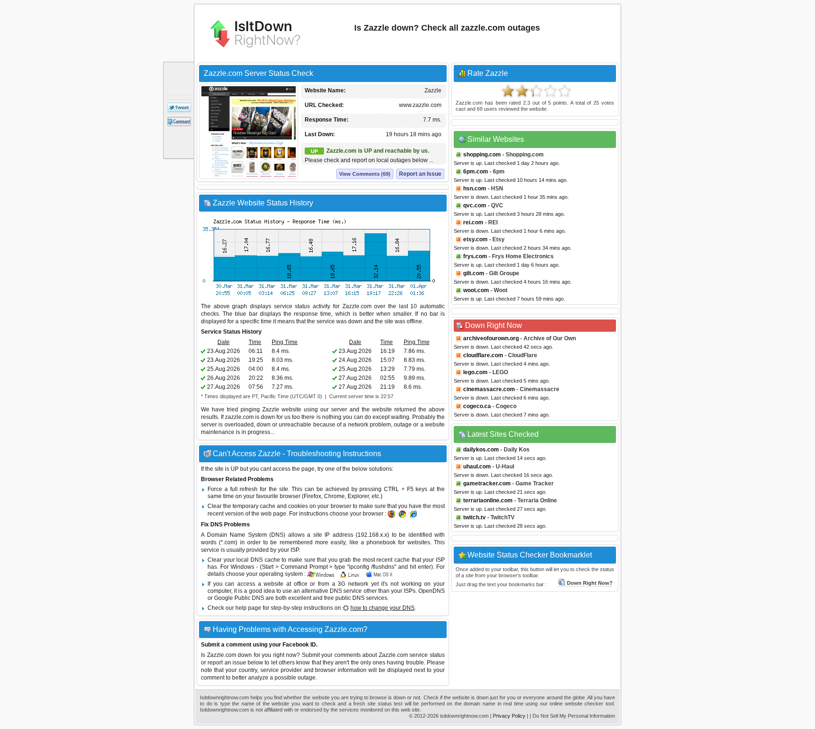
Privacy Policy (509, 716)
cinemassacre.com (489, 389)
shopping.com (482, 154)
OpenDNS (431, 591)
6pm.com (475, 171)
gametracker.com (487, 483)
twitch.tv (474, 517)
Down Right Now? (590, 583)
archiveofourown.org (491, 338)
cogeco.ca (477, 406)
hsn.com (474, 188)
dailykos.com (481, 449)
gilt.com (473, 273)
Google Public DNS (239, 598)
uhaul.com (477, 466)
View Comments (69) (365, 174)
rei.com (473, 222)
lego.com (475, 372)
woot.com (476, 290)
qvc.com (474, 205)
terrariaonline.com (488, 500)
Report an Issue (420, 174)
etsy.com (475, 239)
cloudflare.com (483, 355)
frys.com (475, 256)
